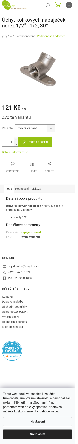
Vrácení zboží (10, 316)
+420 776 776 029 (19, 272)
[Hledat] (48, 5)
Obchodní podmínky (14, 306)
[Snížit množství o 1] (16, 144)
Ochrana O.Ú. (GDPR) (15, 311)
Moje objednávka (12, 326)
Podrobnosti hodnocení (51, 36)
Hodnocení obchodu (14, 321)
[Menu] (69, 5)
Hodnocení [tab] (22, 188)
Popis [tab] (8, 188)
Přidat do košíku (38, 141)
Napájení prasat (31, 232)
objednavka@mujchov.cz (23, 266)
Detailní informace (13, 152)
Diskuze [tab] (36, 188)
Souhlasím (37, 434)
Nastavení (37, 421)
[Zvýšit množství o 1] (16, 139)
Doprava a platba (12, 301)
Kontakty (7, 296)
